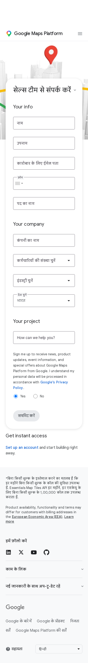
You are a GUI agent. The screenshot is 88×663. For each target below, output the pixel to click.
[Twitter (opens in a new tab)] (21, 552)
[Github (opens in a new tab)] (46, 552)
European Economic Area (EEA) (37, 517)
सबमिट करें (26, 415)
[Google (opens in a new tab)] (44, 607)
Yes (22, 396)
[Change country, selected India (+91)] (18, 183)
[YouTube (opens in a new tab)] (34, 552)
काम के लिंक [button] (16, 569)
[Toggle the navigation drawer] (80, 33)
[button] (44, 586)
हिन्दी (42, 649)
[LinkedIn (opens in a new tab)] (8, 552)
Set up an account (22, 447)
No (42, 396)
